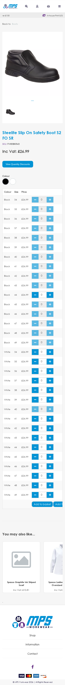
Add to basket (42, 504)
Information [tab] (32, 644)
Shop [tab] (33, 635)
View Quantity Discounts (18, 164)
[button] (32, 635)
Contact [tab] (32, 653)
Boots (15, 23)
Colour (5, 176)
